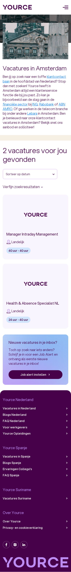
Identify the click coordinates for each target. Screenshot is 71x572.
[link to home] (17, 7)
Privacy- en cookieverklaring (23, 528)
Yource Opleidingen (17, 433)
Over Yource (12, 521)
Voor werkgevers (15, 427)
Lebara (32, 113)
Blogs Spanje (12, 463)
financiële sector (15, 104)
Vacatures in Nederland (19, 408)
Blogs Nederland (14, 415)
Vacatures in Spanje (16, 456)
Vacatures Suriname (17, 498)
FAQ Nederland (14, 421)
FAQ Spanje (11, 475)
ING (35, 104)
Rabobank (46, 104)
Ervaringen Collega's (17, 469)
